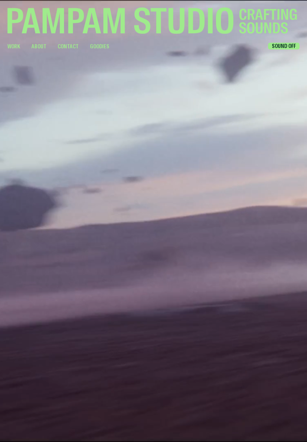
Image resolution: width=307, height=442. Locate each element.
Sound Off (284, 46)
